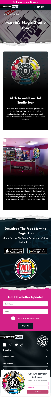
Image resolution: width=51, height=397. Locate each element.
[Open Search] (34, 7)
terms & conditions (32, 318)
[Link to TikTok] (22, 345)
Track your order (14, 14)
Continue (38, 392)
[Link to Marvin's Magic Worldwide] (11, 7)
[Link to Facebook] (4, 345)
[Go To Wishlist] (38, 7)
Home (5, 14)
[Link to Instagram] (10, 345)
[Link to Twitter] (16, 345)
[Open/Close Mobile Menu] (47, 7)
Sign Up (25, 325)
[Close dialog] (48, 371)
